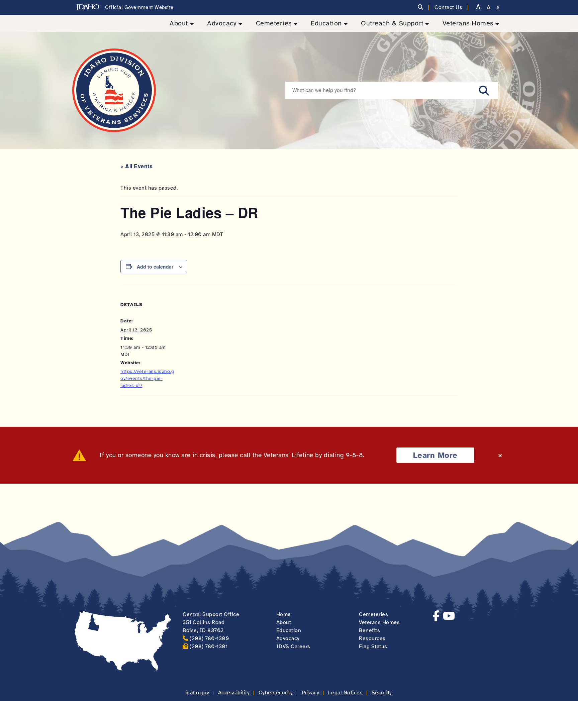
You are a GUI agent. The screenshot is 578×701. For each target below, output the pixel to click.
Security (382, 692)
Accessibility (234, 692)
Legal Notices (345, 692)
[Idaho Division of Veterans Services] (114, 90)
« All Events (136, 166)
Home (283, 614)
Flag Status (373, 646)
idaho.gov (197, 692)
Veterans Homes (468, 23)
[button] (484, 90)
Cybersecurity (276, 692)
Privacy (310, 692)
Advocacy (221, 23)
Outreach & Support (392, 23)
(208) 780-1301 (208, 646)
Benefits (369, 630)
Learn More (435, 455)
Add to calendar (155, 266)
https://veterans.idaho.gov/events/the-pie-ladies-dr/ (147, 378)
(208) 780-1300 (209, 638)
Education (326, 23)
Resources (372, 638)
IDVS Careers (293, 646)
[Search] (420, 7)
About (179, 23)
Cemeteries (274, 23)
